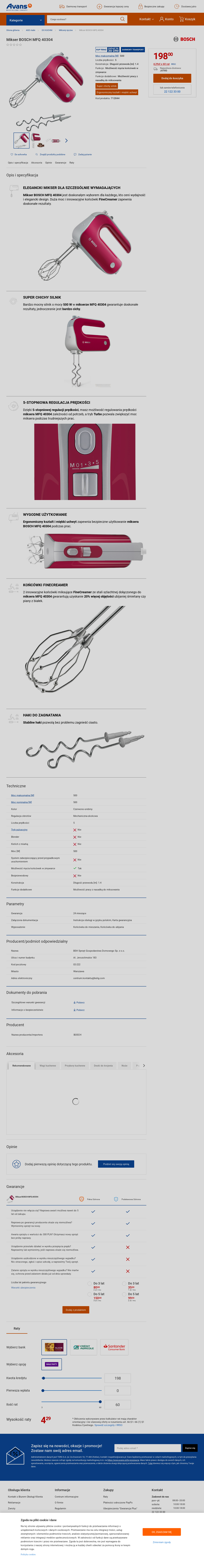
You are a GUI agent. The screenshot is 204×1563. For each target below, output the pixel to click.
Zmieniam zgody (162, 1542)
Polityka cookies (28, 1554)
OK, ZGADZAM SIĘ (162, 1532)
